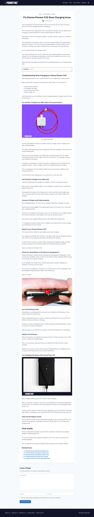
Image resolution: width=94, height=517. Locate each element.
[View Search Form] (88, 3)
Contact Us (15, 513)
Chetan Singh (49, 20)
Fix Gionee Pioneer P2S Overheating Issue (36, 451)
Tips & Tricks (76, 2)
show (31, 69)
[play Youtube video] (47, 292)
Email (50, 494)
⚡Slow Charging (47, 14)
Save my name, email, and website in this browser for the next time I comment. (41, 497)
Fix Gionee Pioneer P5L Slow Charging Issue (37, 458)
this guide (28, 330)
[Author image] (43, 21)
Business (65, 2)
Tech (70, 2)
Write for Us (22, 513)
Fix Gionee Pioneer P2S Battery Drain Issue (36, 454)
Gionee (53, 14)
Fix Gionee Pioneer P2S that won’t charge (36, 456)
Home (40, 14)
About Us (7, 513)
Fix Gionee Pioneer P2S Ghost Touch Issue (36, 453)
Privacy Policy (31, 513)
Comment (23, 475)
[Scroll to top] (90, 509)
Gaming (84, 2)
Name (22, 494)
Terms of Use (40, 513)
